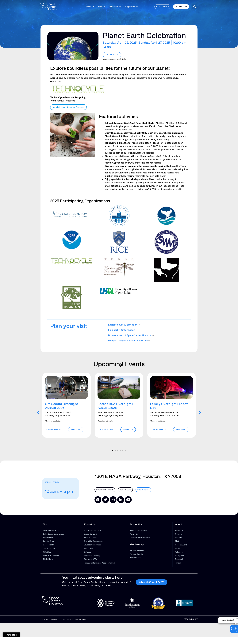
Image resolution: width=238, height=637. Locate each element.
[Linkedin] (120, 499)
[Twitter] (105, 499)
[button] (194, 6)
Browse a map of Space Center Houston (130, 335)
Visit (100, 7)
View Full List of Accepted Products (68, 107)
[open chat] (234, 629)
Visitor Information (51, 530)
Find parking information (121, 330)
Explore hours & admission (122, 324)
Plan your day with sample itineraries (128, 340)
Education (113, 7)
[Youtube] (128, 499)
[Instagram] (113, 499)
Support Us (130, 7)
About (88, 7)
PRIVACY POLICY (191, 619)
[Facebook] (97, 499)
